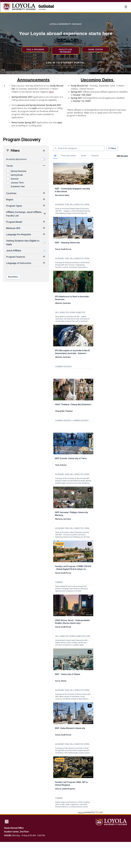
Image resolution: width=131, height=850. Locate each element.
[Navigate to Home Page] (22, 7)
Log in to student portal (65, 62)
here (51, 91)
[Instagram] (6, 822)
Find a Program (35, 49)
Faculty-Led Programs (65, 50)
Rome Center (95, 49)
